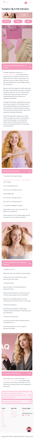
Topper (3, 424)
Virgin (3, 426)
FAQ (28, 21)
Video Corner (14, 416)
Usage (18, 21)
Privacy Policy (14, 415)
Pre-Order (6, 21)
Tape (3, 410)
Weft (3, 411)
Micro (3, 418)
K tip (3, 423)
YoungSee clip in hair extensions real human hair (16, 180)
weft (6, 426)
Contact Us (13, 413)
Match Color (14, 411)
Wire (3, 415)
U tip (3, 421)
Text (23, 411)
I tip (2, 420)
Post (12, 410)
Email (23, 410)
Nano (3, 416)
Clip (2, 413)
